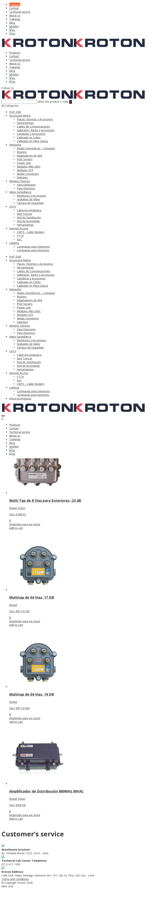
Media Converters (28, 174)
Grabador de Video (28, 199)
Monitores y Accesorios (31, 195)
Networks (15, 145)
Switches (22, 177)
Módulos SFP (25, 170)
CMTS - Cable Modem (30, 232)
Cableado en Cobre (29, 137)
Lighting (14, 243)
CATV (12, 206)
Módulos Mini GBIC (29, 166)
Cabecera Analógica (29, 210)
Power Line (24, 163)
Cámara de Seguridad (30, 203)
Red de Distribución (29, 217)
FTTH (20, 235)
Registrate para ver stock (24, 524)
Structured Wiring (19, 115)
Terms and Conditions (15, 879)
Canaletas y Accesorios (31, 134)
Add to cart (16, 528)
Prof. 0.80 (15, 112)
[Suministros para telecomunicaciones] (37, 46)
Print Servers (25, 159)
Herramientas (25, 123)
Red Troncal (24, 214)
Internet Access (18, 228)
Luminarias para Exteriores (33, 246)
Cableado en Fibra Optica (32, 141)
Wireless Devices (19, 181)
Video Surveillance (20, 192)
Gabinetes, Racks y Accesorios (36, 130)
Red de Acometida (28, 221)
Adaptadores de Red (29, 155)
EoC (19, 239)
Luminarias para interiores (33, 250)
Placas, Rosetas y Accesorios (35, 119)
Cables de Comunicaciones (33, 126)
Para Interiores (26, 188)
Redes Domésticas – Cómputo (36, 148)
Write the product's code (53, 101)
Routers (22, 152)
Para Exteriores (26, 185)
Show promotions (20, 398)
